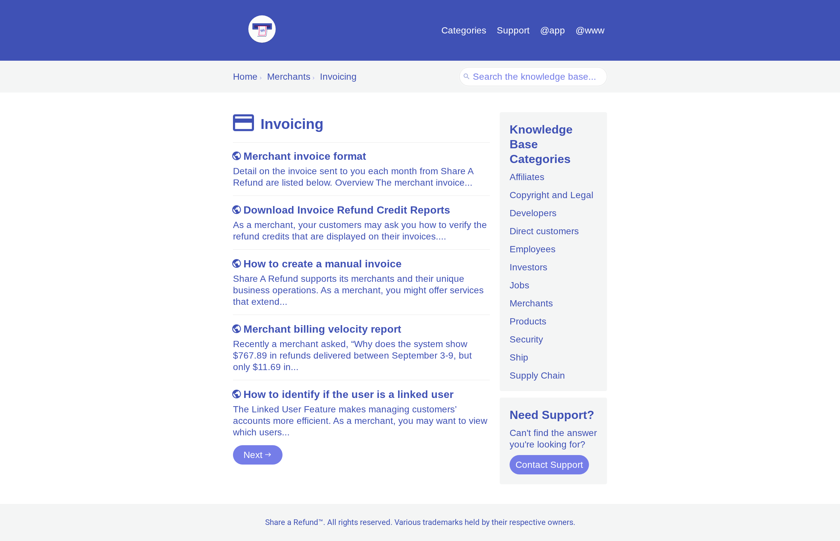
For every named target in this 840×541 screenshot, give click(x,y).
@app (552, 30)
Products (528, 321)
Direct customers (544, 231)
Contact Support (549, 465)
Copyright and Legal (551, 195)
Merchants (531, 303)
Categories (463, 30)
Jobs (519, 285)
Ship (519, 357)
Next (252, 455)
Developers (533, 213)
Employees (533, 249)
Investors (528, 267)
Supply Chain (537, 375)
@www (590, 30)
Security (526, 339)
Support (513, 30)
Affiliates (527, 177)
